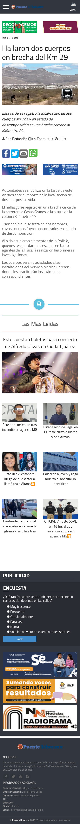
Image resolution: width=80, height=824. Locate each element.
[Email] (23, 153)
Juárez (11, 806)
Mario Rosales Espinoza (21, 795)
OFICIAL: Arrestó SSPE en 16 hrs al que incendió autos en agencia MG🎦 (60, 528)
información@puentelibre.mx (23, 809)
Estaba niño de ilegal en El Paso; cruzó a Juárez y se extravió (60, 432)
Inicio (5, 37)
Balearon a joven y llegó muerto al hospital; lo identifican (60, 478)
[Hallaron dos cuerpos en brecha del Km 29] (6, 153)
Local (15, 37)
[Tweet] (15, 153)
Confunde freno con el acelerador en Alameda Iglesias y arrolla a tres (20, 526)
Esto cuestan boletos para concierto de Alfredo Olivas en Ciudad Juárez (40, 343)
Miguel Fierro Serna (23, 788)
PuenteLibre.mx (21, 820)
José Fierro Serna (22, 791)
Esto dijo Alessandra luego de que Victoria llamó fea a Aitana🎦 (19, 478)
